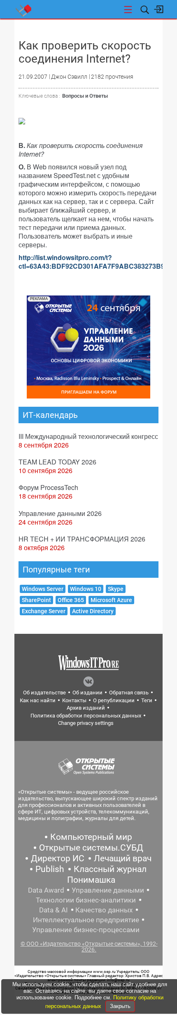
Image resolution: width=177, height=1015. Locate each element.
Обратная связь (129, 692)
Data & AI (53, 910)
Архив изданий (86, 708)
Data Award (46, 890)
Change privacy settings (86, 723)
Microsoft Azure (111, 600)
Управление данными (108, 890)
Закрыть (120, 1006)
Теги (146, 700)
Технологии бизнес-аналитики (86, 900)
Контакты (74, 700)
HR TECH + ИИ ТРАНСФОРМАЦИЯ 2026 (82, 539)
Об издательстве (44, 692)
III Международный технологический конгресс (88, 436)
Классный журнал (110, 869)
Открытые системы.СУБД (91, 848)
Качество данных (104, 910)
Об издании (87, 692)
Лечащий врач (122, 858)
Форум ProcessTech (48, 487)
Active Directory (93, 611)
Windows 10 (85, 589)
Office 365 (71, 600)
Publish (49, 869)
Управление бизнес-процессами (86, 930)
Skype (115, 589)
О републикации (114, 700)
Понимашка (91, 880)
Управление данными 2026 (60, 513)
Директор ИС (57, 858)
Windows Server (42, 589)
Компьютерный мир (91, 837)
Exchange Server (43, 611)
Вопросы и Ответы (85, 96)
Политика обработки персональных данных (85, 716)
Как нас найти (38, 700)
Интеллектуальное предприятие (86, 920)
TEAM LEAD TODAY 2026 (57, 461)
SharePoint (36, 600)
